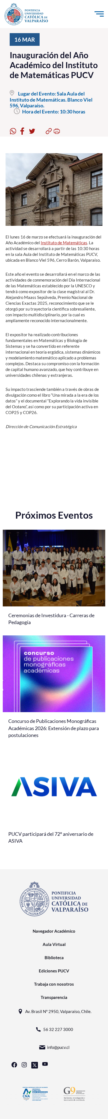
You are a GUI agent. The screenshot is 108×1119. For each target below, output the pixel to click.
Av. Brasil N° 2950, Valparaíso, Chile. (58, 1011)
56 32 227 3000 (58, 1029)
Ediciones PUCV (54, 970)
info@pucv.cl (58, 1047)
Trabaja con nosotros (54, 984)
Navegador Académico (54, 931)
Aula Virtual (54, 944)
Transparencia (54, 997)
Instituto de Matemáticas (64, 242)
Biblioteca (54, 957)
